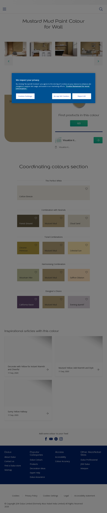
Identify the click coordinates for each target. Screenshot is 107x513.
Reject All (82, 96)
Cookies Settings (25, 96)
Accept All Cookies (61, 96)
